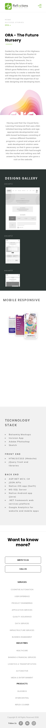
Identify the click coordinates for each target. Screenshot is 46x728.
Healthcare (22, 650)
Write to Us (23, 560)
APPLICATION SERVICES (22, 610)
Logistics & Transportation (22, 664)
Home (8, 20)
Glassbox (22, 691)
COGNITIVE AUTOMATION (22, 589)
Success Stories (14, 22)
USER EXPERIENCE (22, 596)
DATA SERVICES (22, 623)
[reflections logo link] (15, 3)
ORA (7, 25)
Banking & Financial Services (22, 657)
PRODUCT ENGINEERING (22, 603)
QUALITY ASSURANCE (22, 616)
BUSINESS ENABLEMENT (22, 637)
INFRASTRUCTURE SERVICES (22, 630)
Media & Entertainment (22, 677)
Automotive (22, 670)
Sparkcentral (22, 698)
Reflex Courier (22, 704)
